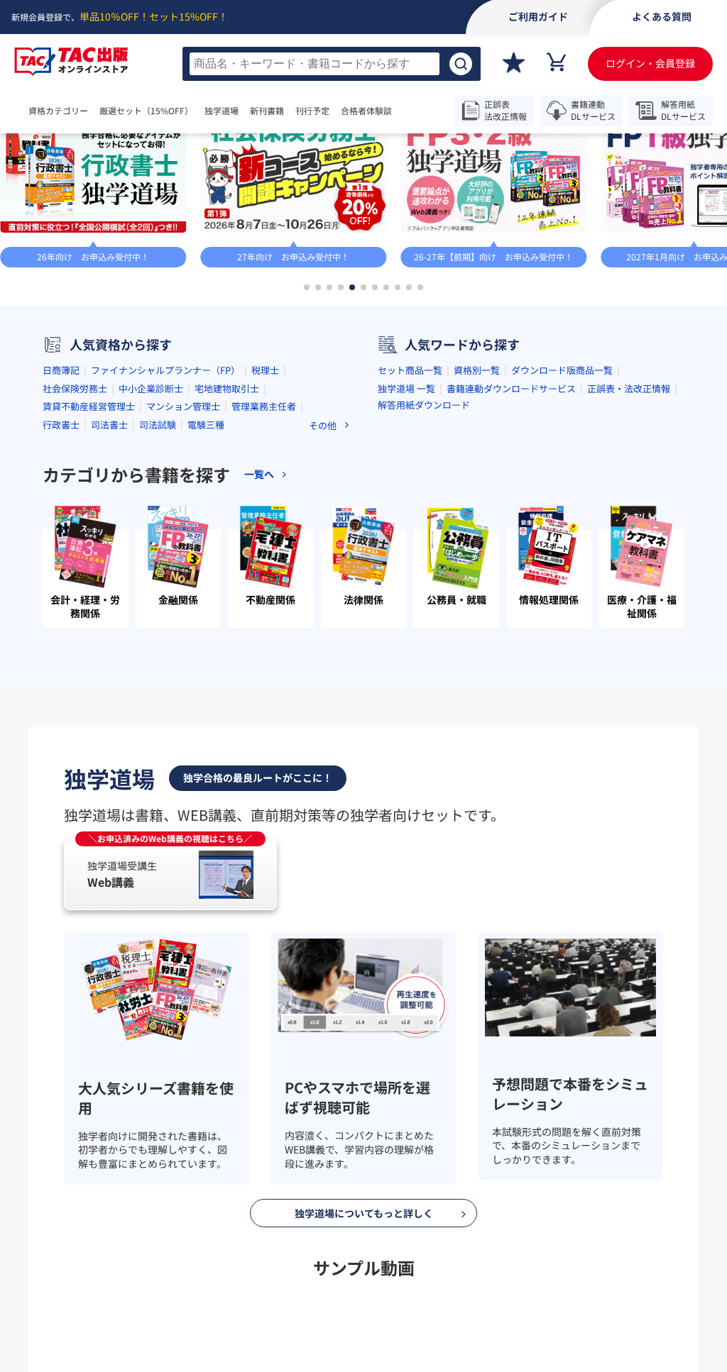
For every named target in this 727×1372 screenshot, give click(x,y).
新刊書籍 (310, 111)
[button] (307, 421)
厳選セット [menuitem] (160, 111)
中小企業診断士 (151, 521)
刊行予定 (355, 111)
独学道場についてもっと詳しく (364, 1346)
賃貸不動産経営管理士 (89, 539)
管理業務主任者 (263, 539)
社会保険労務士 (75, 521)
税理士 (265, 503)
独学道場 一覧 (406, 521)
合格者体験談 (408, 111)
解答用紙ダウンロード (424, 537)
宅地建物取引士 (227, 521)
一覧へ (682, 209)
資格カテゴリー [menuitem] (58, 111)
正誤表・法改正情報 (628, 521)
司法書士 (109, 557)
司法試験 (157, 557)
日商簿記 (61, 503)
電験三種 (205, 557)
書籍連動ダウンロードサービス (511, 521)
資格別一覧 (477, 503)
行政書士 (61, 557)
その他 (323, 558)
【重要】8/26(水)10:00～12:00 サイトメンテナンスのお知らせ (410, 153)
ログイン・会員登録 (650, 63)
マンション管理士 (183, 539)
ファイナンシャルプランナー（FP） (165, 503)
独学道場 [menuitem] (250, 111)
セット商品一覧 (410, 503)
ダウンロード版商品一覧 (562, 503)
